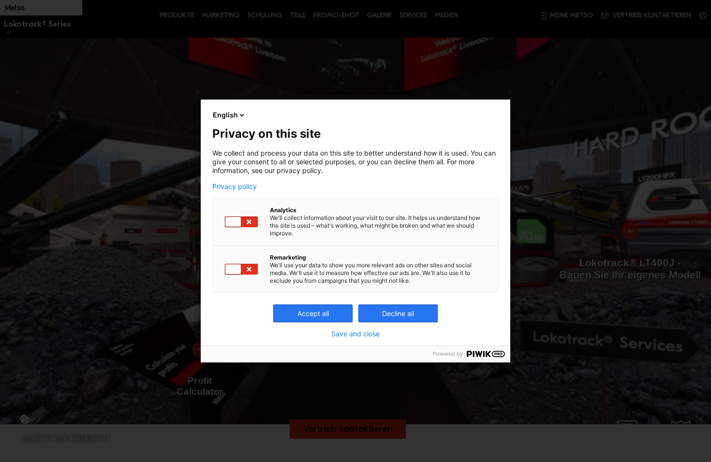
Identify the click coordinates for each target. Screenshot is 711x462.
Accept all (313, 313)
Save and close (355, 334)
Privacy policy (234, 186)
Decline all (398, 313)
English (225, 115)
